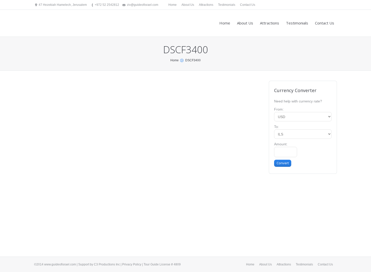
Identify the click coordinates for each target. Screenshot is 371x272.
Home (172, 5)
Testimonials (226, 5)
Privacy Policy (131, 264)
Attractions (206, 5)
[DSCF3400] (146, 155)
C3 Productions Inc (107, 264)
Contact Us (247, 5)
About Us (187, 5)
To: (276, 127)
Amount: (280, 144)
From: (279, 109)
